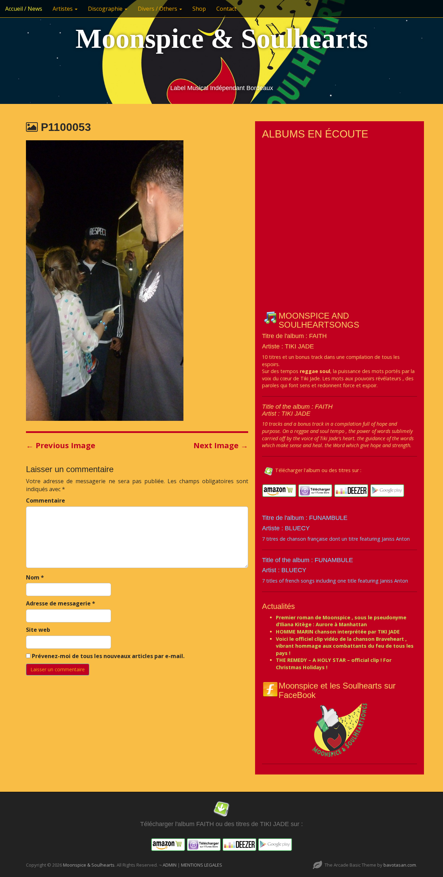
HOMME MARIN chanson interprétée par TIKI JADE (338, 631)
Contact (226, 8)
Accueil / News (23, 8)
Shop (199, 8)
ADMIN (170, 865)
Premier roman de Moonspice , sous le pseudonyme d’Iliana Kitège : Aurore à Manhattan (341, 621)
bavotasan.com (399, 865)
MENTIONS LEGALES (201, 865)
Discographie (106, 8)
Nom (35, 577)
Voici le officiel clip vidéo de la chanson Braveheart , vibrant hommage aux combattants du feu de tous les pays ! (345, 646)
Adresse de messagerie (60, 603)
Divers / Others (158, 8)
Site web (38, 630)
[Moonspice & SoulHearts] (339, 729)
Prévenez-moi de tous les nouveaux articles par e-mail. (108, 656)
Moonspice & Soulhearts (221, 38)
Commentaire (45, 500)
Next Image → (220, 445)
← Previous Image (60, 445)
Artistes (63, 8)
